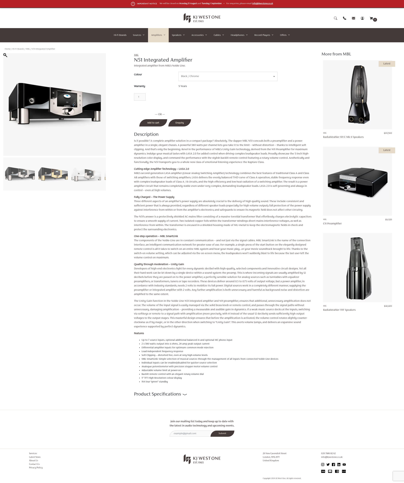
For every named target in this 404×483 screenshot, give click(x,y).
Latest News (35, 457)
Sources (137, 35)
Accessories (197, 35)
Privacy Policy (36, 468)
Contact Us (34, 464)
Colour (138, 74)
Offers (283, 35)
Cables (217, 35)
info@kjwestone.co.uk (262, 4)
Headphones (237, 35)
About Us (33, 460)
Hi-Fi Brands (120, 35)
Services (33, 453)
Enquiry (179, 123)
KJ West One (281, 478)
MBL (28, 49)
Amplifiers (156, 35)
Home (8, 49)
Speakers (176, 35)
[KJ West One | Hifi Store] (202, 18)
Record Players (262, 35)
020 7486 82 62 (328, 453)
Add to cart (153, 123)
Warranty (139, 86)
